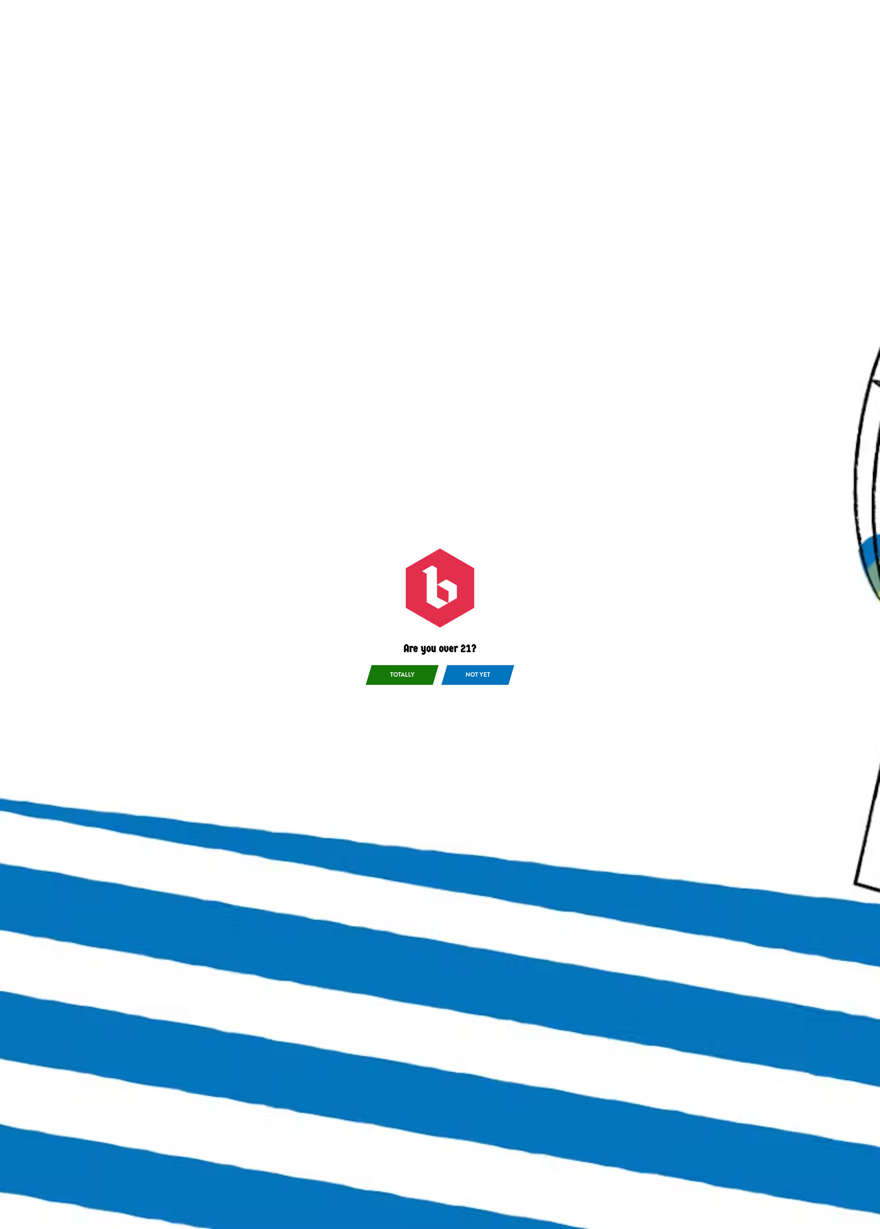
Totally (402, 674)
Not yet (477, 674)
